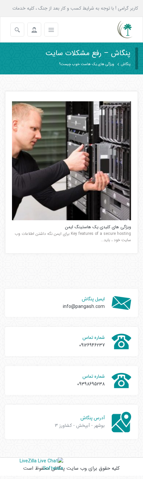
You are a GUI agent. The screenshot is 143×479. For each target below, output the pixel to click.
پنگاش (125, 64)
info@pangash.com (84, 306)
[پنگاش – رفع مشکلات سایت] (119, 29)
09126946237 (92, 345)
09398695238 (91, 384)
